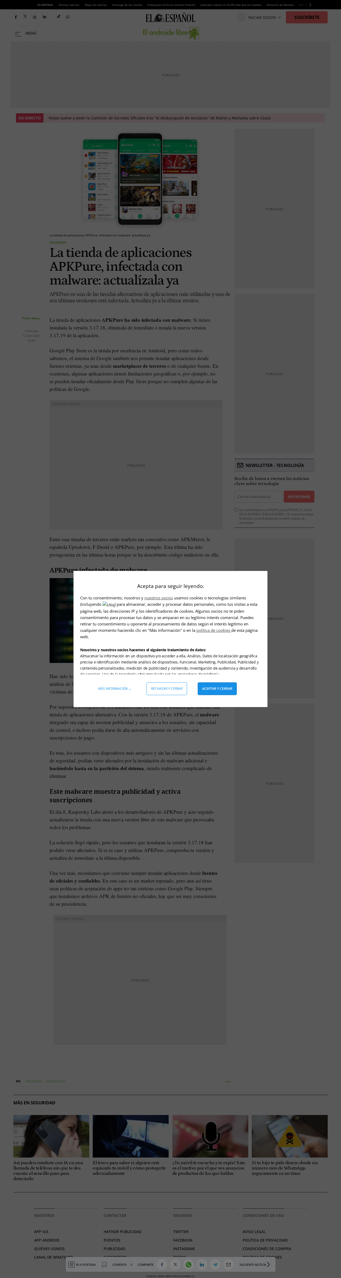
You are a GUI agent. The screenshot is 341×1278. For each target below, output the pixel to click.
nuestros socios (158, 597)
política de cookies (213, 630)
